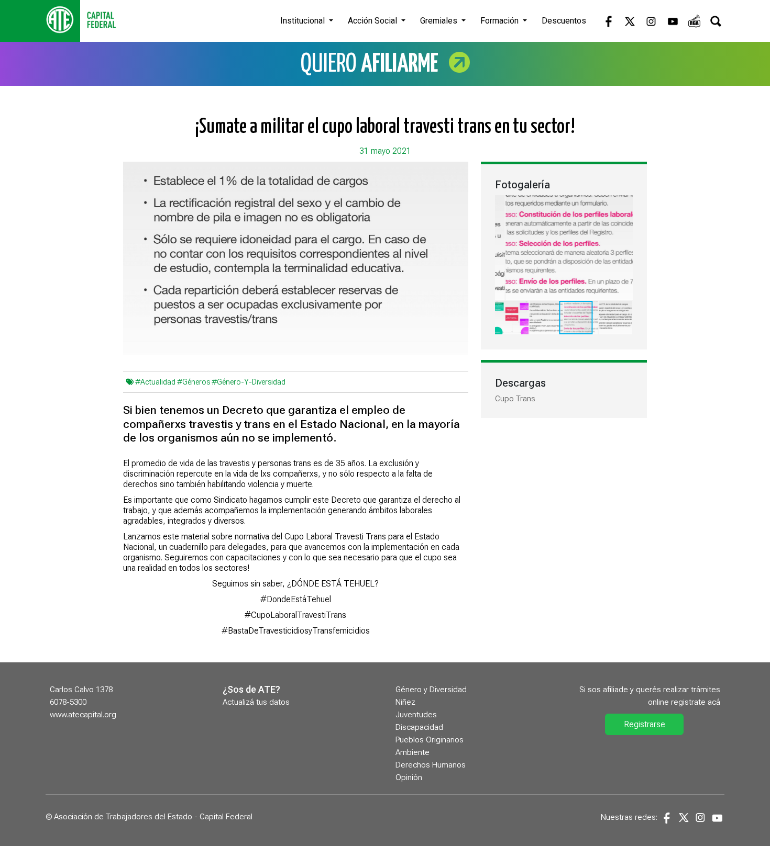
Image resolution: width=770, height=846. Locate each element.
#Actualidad (155, 382)
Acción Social (373, 21)
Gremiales (439, 21)
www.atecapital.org (83, 714)
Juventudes (416, 714)
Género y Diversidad (431, 689)
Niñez (405, 702)
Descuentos (564, 21)
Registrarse (644, 724)
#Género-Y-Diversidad (248, 382)
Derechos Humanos (430, 765)
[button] (623, 204)
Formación (500, 21)
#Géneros (193, 382)
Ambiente (412, 752)
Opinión (408, 777)
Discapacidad (419, 727)
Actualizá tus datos (256, 702)
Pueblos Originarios (429, 740)
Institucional (303, 21)
